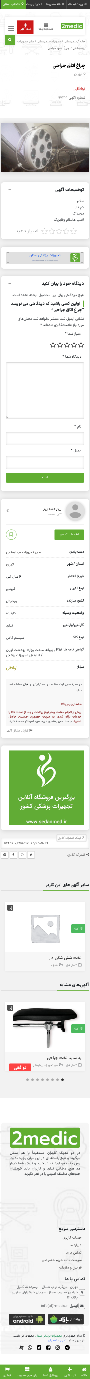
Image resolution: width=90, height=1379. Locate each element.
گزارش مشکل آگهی (17, 731)
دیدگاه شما (72, 356)
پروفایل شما (50, 1375)
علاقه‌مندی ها (54, 4)
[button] (45, 190)
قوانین (7, 1375)
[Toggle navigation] (10, 28)
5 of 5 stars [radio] (53, 345)
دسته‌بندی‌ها (46, 29)
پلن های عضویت (27, 1375)
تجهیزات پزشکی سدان (48, 1336)
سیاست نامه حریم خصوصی (62, 1260)
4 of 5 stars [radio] (60, 345)
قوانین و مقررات (70, 1267)
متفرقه (54, 965)
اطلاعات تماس (69, 534)
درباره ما (76, 1245)
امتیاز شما (73, 333)
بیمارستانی (70, 41)
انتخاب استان (12, 4)
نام (78, 426)
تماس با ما (74, 1252)
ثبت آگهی (25, 29)
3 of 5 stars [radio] (67, 345)
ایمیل (76, 450)
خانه (82, 41)
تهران (78, 74)
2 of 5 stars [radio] (74, 345)
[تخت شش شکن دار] (45, 928)
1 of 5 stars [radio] (81, 345)
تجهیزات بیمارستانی (49, 41)
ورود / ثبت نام (76, 4)
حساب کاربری (72, 1237)
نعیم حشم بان (57, 1340)
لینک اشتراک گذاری (70, 838)
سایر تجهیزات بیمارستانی (23, 552)
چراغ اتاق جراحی (68, 66)
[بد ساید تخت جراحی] (45, 1028)
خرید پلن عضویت (31, 4)
